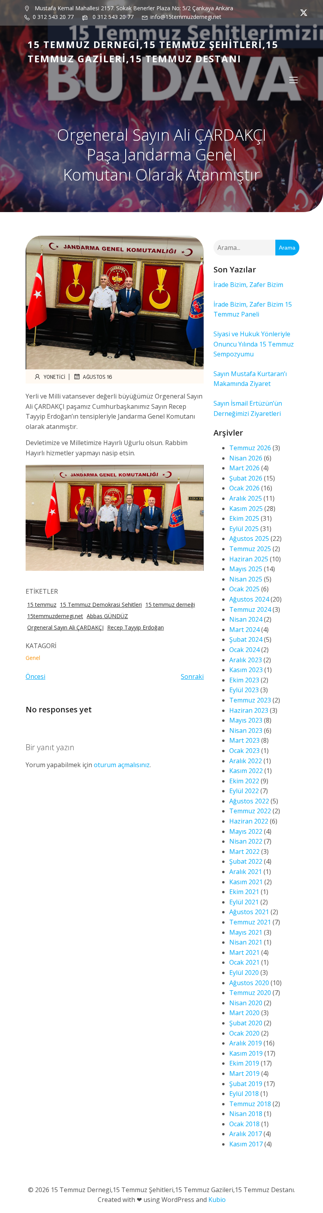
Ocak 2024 (244, 649)
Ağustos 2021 (249, 911)
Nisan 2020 (245, 1003)
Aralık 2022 (245, 760)
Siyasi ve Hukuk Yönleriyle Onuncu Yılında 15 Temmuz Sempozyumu (253, 344)
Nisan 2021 (245, 942)
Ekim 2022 (244, 781)
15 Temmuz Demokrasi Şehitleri (101, 604)
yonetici (54, 376)
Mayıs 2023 (245, 720)
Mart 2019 (244, 1073)
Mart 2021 (244, 952)
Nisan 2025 (245, 579)
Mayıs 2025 (245, 569)
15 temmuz (41, 604)
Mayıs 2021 (245, 932)
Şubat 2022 (245, 861)
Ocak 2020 (244, 1033)
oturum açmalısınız (122, 764)
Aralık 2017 (245, 1133)
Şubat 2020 (245, 1023)
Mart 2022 (244, 851)
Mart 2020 (244, 1012)
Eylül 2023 (244, 690)
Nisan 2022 (245, 841)
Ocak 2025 (244, 589)
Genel (33, 657)
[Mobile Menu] (293, 80)
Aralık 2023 (245, 660)
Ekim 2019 (244, 1063)
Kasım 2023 (246, 669)
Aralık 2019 (245, 1043)
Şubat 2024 (245, 639)
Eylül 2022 (244, 790)
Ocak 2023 (244, 750)
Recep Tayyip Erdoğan (135, 627)
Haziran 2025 (248, 559)
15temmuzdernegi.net (55, 616)
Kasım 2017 (246, 1144)
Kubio (217, 1199)
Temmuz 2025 (250, 548)
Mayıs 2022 (245, 831)
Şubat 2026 (245, 478)
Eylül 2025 (244, 528)
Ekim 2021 (244, 891)
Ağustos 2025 (249, 538)
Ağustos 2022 (249, 801)
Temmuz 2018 (250, 1103)
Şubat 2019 (245, 1083)
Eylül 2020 (244, 972)
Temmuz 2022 (250, 811)
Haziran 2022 (248, 821)
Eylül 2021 (244, 902)
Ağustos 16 (97, 376)
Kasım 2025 (246, 508)
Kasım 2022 (246, 770)
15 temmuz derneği (170, 604)
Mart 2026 (244, 468)
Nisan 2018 (245, 1113)
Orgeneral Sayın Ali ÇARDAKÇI (65, 627)
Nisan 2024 (245, 619)
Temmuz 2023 (250, 700)
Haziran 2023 (248, 710)
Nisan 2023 (245, 730)
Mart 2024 (244, 629)
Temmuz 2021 (250, 922)
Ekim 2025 (244, 518)
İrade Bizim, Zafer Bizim (248, 284)
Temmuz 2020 (250, 992)
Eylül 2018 (244, 1093)
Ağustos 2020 (249, 982)
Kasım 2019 (246, 1053)
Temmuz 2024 (250, 609)
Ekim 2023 (244, 680)
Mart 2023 (244, 740)
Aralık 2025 (245, 498)
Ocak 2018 (244, 1124)
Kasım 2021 (246, 882)
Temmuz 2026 (250, 447)
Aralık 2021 (245, 871)
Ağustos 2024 (249, 599)
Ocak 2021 (244, 962)
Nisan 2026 (245, 458)
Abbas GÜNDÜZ (107, 616)
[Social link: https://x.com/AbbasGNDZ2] (302, 13)
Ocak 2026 (244, 488)
